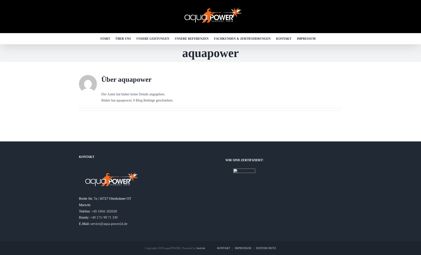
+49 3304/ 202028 (104, 211)
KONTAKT (223, 248)
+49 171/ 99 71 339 (104, 217)
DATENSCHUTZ (266, 248)
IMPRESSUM (243, 248)
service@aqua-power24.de (108, 224)
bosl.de (201, 248)
